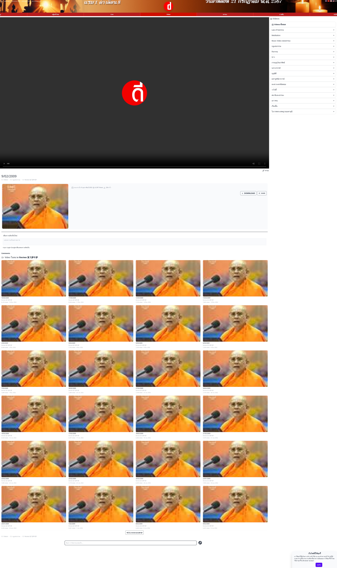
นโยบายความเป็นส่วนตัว (322, 561)
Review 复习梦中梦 (31, 180)
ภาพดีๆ (281, 14)
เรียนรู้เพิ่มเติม (311, 565)
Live (112, 14)
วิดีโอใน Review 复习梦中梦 (134, 533)
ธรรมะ (225, 14)
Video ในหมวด (21, 257)
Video (168, 14)
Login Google (11, 247)
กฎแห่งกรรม (16, 180)
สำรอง (267, 170)
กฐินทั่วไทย (55, 14)
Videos (6, 180)
